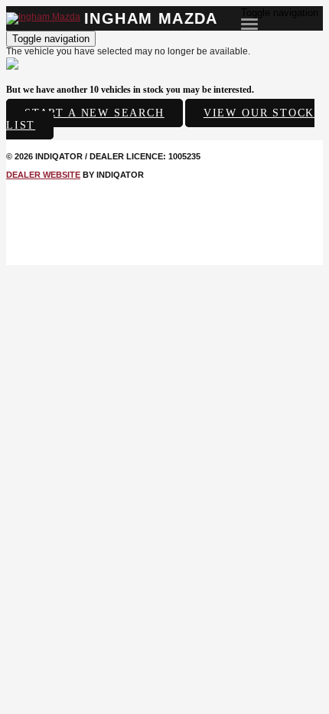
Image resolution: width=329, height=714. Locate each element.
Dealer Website (43, 174)
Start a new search (94, 113)
